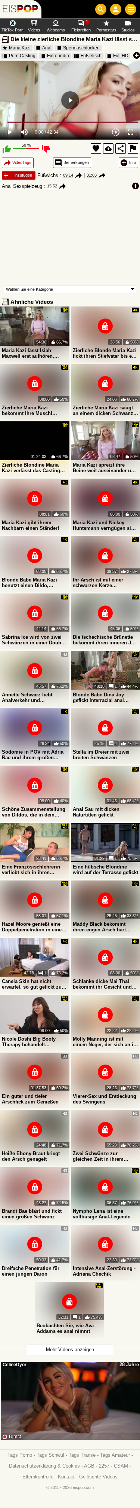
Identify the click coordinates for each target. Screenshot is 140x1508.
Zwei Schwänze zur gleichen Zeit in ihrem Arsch (98, 1156)
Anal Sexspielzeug (22, 186)
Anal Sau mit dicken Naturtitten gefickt (96, 812)
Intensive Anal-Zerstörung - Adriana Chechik (104, 1271)
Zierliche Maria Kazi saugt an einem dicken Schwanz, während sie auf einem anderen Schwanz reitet (104, 410)
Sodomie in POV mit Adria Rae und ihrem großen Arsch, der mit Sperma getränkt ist (32, 754)
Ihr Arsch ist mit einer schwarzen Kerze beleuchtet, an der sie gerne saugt (105, 582)
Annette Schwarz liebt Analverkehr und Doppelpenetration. (27, 697)
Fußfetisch (91, 56)
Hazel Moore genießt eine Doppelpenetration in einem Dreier (34, 926)
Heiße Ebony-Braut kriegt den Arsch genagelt (31, 1156)
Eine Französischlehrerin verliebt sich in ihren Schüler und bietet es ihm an (32, 869)
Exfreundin (58, 56)
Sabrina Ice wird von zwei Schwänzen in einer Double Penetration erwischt (33, 639)
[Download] (108, 148)
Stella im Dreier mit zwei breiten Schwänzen (101, 754)
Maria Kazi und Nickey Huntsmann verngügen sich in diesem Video (105, 525)
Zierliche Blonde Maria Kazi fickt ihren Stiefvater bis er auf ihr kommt (105, 353)
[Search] (100, 9)
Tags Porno (19, 1455)
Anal (47, 48)
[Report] (133, 148)
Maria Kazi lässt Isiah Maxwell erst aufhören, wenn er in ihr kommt (28, 353)
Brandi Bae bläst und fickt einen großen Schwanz (32, 1213)
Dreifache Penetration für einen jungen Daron (30, 1271)
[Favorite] (96, 148)
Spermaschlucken (81, 48)
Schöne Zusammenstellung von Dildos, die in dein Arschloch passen (33, 812)
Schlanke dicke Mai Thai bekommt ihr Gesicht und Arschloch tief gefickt (102, 984)
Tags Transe (82, 1455)
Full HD (120, 56)
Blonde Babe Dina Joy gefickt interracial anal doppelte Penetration (98, 697)
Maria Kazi (20, 48)
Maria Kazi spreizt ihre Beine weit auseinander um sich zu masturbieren (104, 467)
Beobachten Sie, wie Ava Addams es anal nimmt (65, 1328)
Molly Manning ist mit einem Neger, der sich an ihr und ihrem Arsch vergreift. (105, 1041)
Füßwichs (47, 175)
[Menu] (130, 9)
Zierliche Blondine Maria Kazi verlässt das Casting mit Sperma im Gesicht (31, 467)
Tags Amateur (115, 1455)
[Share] (120, 148)
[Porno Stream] (20, 9)
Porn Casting (22, 56)
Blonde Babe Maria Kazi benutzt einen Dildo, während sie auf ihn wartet (32, 582)
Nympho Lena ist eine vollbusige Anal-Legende (101, 1213)
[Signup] (115, 9)
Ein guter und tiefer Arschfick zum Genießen (30, 1099)
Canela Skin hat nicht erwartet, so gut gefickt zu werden (32, 984)
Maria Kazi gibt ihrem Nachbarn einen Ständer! (30, 525)
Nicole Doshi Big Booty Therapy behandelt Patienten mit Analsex (29, 1041)
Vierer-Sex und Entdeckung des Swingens (104, 1099)
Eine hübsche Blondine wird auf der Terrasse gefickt (105, 869)
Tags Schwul (50, 1455)
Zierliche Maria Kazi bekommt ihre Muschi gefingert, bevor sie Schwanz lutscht (27, 410)
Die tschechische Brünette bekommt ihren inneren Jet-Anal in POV (105, 639)
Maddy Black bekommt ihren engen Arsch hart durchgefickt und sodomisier (99, 926)
